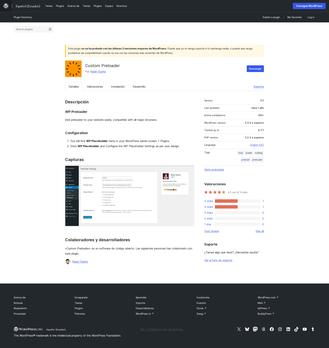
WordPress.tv (145, 313)
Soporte (259, 86)
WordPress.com (268, 297)
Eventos (201, 302)
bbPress (264, 308)
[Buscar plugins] (50, 29)
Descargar (255, 68)
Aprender (141, 297)
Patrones (80, 313)
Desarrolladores (145, 308)
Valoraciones (95, 86)
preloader (257, 159)
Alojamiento (20, 308)
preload (245, 159)
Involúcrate (203, 297)
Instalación (118, 86)
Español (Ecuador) (56, 329)
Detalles (74, 86)
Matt (262, 302)
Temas (78, 302)
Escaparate (81, 297)
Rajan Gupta (98, 71)
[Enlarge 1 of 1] (189, 170)
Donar (201, 308)
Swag (201, 313)
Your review (211, 231)
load (240, 153)
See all (260, 231)
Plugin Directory (23, 17)
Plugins (79, 308)
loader (249, 153)
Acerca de (20, 297)
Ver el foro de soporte (218, 260)
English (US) (257, 144)
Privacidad (20, 313)
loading (259, 153)
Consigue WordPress (309, 5)
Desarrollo (139, 86)
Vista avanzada (214, 169)
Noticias (18, 302)
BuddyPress (266, 313)
